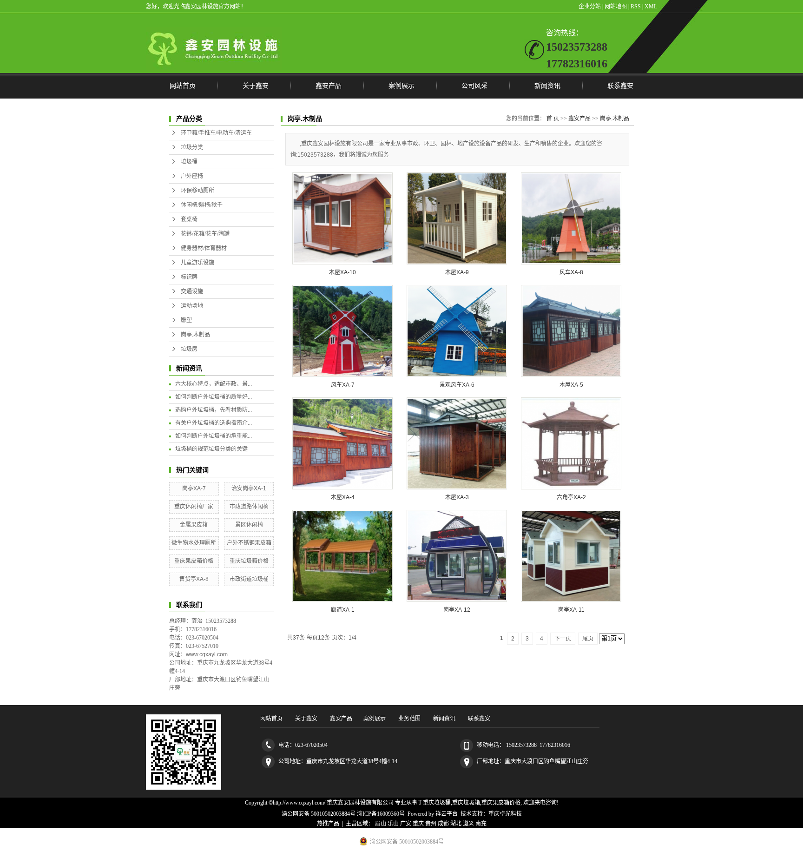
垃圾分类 (192, 147)
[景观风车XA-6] (457, 331)
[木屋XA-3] (457, 443)
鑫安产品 (329, 85)
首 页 (552, 118)
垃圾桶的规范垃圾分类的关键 (211, 449)
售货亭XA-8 (194, 579)
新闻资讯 (547, 85)
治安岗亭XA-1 (248, 488)
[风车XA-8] (571, 218)
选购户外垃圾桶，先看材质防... (213, 410)
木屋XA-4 (343, 497)
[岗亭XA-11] (571, 556)
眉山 (380, 823)
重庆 (418, 823)
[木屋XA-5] (571, 331)
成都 (443, 823)
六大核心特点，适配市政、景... (213, 384)
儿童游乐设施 (197, 262)
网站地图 (616, 6)
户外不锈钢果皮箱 (249, 543)
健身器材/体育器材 (204, 248)
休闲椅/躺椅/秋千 (202, 205)
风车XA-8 (571, 272)
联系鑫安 (620, 85)
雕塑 (186, 320)
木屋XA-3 (457, 497)
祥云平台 (446, 814)
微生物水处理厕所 (193, 543)
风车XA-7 (343, 385)
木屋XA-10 (342, 272)
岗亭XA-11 (571, 610)
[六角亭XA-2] (571, 443)
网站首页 (183, 85)
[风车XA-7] (342, 331)
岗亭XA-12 (456, 610)
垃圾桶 (189, 161)
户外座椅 (192, 176)
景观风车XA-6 (457, 385)
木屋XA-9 (457, 272)
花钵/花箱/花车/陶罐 (205, 234)
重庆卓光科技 (505, 814)
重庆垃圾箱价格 (249, 561)
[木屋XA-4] (342, 443)
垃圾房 (189, 349)
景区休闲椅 (249, 524)
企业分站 (590, 6)
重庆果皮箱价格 (193, 561)
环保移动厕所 (197, 190)
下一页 (562, 638)
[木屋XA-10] (342, 218)
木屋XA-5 (571, 385)
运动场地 (192, 306)
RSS (636, 6)
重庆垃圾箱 (466, 802)
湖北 (455, 823)
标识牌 (189, 277)
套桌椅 (189, 219)
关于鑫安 (256, 85)
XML (651, 6)
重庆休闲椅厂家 (193, 506)
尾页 (587, 638)
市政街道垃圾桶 (249, 579)
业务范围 (409, 718)
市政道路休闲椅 (249, 506)
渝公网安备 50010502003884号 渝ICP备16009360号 (343, 814)
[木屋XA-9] (457, 218)
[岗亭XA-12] (457, 556)
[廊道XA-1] (342, 556)
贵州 (430, 823)
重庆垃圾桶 (437, 802)
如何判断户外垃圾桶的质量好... (213, 397)
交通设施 (192, 291)
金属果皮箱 (194, 524)
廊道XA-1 (343, 610)
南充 (481, 823)
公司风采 (474, 85)
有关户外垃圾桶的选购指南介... (213, 423)
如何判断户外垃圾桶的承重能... (213, 436)
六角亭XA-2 (571, 497)
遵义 (468, 823)
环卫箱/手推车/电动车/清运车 (216, 133)
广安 (405, 823)
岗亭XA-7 (194, 488)
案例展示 (401, 85)
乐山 (393, 823)
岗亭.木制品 (195, 334)
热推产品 (328, 823)
